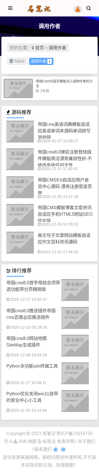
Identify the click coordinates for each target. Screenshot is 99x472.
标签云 (49, 441)
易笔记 (49, 433)
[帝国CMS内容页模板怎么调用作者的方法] (18, 88)
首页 (39, 48)
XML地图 (27, 441)
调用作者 (57, 48)
